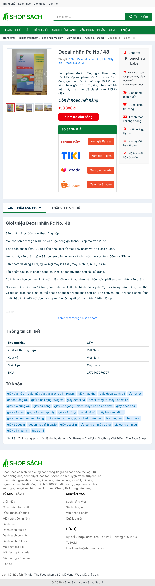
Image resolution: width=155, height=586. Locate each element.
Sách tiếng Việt (76, 501)
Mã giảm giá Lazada (16, 552)
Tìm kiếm (140, 17)
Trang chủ (9, 3)
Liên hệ (53, 3)
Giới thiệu (40, 3)
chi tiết (66, 208)
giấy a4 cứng (67, 412)
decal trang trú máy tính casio (108, 400)
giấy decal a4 (76, 400)
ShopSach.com (75, 582)
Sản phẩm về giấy (52, 37)
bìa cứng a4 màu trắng (96, 424)
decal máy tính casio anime (95, 406)
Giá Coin (93, 574)
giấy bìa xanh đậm (111, 412)
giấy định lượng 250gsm (47, 400)
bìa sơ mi (38, 430)
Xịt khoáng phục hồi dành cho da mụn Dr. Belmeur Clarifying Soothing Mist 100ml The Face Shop (82, 438)
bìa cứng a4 (114, 418)
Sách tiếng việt (37, 30)
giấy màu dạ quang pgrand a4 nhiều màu (75, 418)
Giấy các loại (74, 37)
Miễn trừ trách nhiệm (16, 518)
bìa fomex (135, 393)
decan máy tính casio (42, 424)
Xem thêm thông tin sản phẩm (77, 318)
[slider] (10, 107)
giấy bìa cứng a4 (18, 406)
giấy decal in (68, 424)
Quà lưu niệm (119, 30)
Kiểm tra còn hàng (78, 117)
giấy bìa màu (15, 393)
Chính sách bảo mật (16, 507)
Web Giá (80, 574)
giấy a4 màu (15, 412)
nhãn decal (133, 418)
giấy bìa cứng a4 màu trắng (25, 418)
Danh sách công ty (15, 535)
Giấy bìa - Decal (94, 37)
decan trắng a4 (17, 400)
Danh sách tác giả (15, 529)
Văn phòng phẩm (92, 30)
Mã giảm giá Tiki (13, 546)
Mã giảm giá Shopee (16, 558)
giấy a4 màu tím (17, 430)
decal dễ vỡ (87, 412)
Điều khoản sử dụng (16, 512)
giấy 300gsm (16, 424)
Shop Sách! (95, 582)
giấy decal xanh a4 (112, 393)
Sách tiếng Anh (76, 507)
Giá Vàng (68, 574)
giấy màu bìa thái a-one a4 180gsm (51, 393)
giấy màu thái (87, 393)
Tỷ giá (28, 574)
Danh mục (24, 3)
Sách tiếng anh (64, 30)
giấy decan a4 (125, 406)
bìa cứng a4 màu (125, 424)
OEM (72, 59)
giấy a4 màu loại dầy (41, 412)
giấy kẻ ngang (63, 406)
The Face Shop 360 (47, 574)
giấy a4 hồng (42, 406)
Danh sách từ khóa (15, 541)
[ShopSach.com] (23, 17)
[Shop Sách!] (23, 463)
